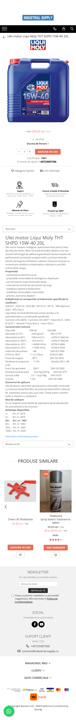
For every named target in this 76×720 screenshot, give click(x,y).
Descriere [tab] (10, 228)
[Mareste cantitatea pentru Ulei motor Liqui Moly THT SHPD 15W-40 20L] (29, 152)
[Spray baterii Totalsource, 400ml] (56, 491)
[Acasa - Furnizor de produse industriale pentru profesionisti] (38, 18)
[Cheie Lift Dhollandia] (20, 491)
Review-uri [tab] (12, 444)
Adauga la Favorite (24, 170)
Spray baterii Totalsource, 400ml (55, 521)
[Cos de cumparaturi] (64, 28)
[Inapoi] (2, 37)
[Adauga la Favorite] (20, 555)
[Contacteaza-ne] (55, 28)
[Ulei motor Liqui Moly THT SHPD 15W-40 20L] (38, 90)
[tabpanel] (38, 90)
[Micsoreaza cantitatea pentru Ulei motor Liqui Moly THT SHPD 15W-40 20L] (19, 152)
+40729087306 (40, 646)
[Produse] (5, 29)
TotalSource (55, 515)
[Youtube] (41, 624)
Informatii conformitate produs (21, 436)
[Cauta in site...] (72, 28)
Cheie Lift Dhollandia (20, 519)
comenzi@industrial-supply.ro (40, 651)
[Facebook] (35, 624)
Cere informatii (51, 170)
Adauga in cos (48, 151)
